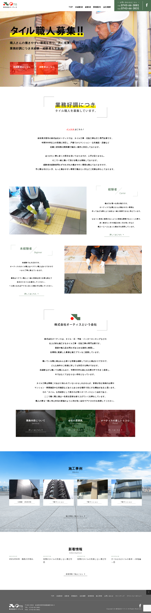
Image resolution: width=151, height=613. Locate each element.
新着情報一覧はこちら (74, 574)
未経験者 (79, 7)
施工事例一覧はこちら (74, 516)
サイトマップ (120, 596)
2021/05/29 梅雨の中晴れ (21, 559)
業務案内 (97, 7)
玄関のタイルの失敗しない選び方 (91, 559)
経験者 (88, 7)
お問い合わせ (108, 596)
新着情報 (91, 596)
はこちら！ (75, 129)
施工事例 (99, 596)
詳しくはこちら (116, 234)
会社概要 (107, 7)
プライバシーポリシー (134, 596)
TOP (71, 7)
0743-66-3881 (130, 5)
